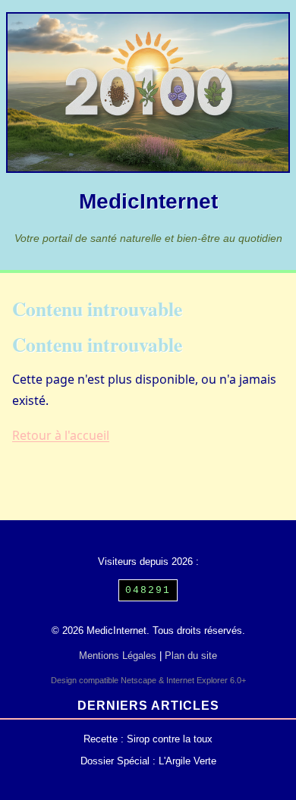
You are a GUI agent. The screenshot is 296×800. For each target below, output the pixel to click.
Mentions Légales (117, 655)
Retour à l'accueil (60, 435)
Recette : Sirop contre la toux (148, 739)
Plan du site (191, 655)
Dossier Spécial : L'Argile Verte (148, 761)
